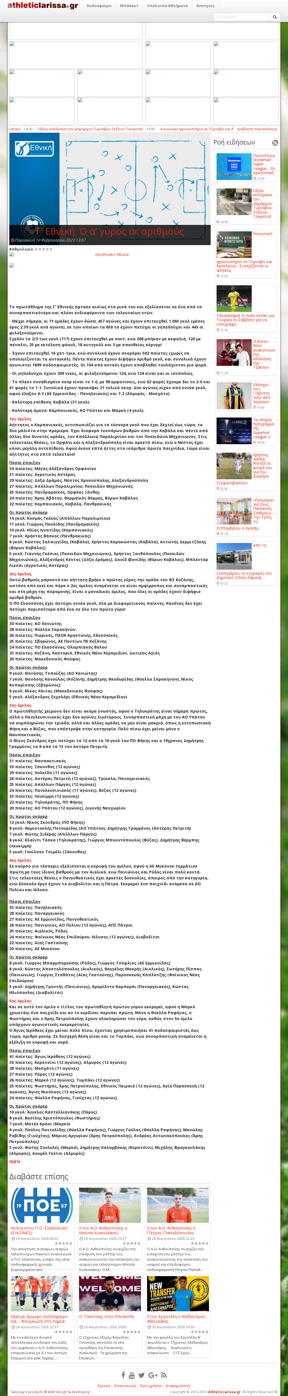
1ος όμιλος (20, 418)
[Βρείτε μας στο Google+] (153, 1375)
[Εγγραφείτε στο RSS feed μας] (164, 1375)
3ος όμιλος (20, 705)
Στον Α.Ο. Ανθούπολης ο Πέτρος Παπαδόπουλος (171, 1230)
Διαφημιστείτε (178, 1385)
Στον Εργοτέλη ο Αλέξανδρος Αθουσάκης (176, 1318)
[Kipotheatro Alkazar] (110, 254)
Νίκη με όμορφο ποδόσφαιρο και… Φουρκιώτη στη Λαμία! (39, 1318)
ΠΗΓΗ (14, 1161)
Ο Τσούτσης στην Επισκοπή (106, 1316)
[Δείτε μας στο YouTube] (132, 1375)
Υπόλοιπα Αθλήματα (167, 5)
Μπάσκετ (129, 5)
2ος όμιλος (20, 573)
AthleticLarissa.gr (224, 1392)
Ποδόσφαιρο (99, 5)
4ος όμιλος (20, 860)
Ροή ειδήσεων (234, 142)
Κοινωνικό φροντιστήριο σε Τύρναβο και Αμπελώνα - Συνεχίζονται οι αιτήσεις (206, 128)
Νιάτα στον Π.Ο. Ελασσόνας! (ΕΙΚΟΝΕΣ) (39, 1230)
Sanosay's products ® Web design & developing (50, 1392)
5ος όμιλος (20, 1000)
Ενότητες (206, 5)
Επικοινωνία (125, 1385)
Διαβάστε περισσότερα (257, 128)
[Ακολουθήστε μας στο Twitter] (141, 1375)
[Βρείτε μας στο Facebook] (123, 1375)
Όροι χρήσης (151, 1385)
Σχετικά (104, 1385)
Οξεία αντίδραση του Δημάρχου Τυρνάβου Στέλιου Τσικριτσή (69, 128)
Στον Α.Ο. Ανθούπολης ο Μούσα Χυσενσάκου (103, 1230)
